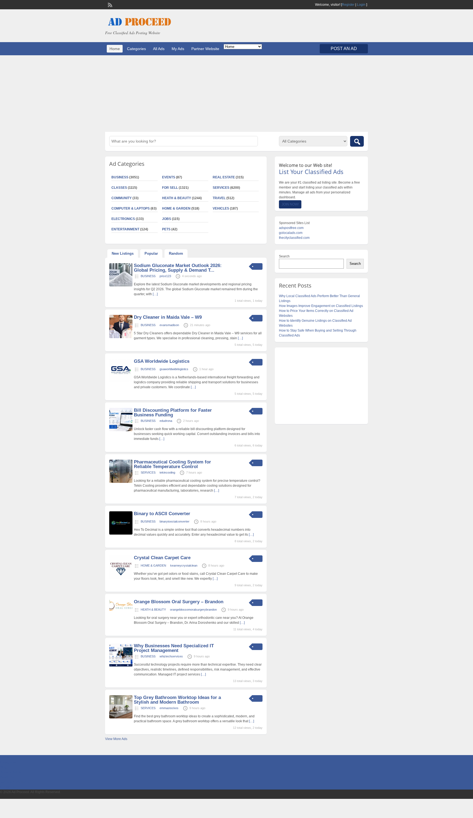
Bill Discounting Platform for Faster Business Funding (173, 412)
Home (114, 49)
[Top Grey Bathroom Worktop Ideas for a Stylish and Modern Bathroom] (120, 717)
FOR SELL (170, 188)
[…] (155, 294)
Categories (136, 49)
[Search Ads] (357, 141)
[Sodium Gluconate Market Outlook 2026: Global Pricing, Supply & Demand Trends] (120, 285)
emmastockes (169, 708)
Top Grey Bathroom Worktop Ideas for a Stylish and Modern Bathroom (177, 700)
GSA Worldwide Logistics (161, 361)
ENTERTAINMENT (125, 229)
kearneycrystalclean (183, 565)
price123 (165, 276)
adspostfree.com (291, 228)
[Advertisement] (236, 93)
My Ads (178, 49)
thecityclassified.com (294, 238)
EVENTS (168, 177)
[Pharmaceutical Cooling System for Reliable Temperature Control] (120, 482)
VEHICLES (221, 208)
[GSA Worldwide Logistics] (120, 381)
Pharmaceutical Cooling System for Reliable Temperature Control (172, 464)
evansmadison (169, 325)
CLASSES (119, 188)
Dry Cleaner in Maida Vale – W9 (168, 317)
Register (348, 5)
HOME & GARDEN (176, 208)
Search (284, 256)
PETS (166, 229)
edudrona (166, 420)
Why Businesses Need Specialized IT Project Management (174, 648)
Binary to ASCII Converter (162, 513)
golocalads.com (290, 233)
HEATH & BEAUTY (176, 198)
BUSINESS (119, 177)
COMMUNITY (121, 198)
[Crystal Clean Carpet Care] (120, 577)
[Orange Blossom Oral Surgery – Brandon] (120, 609)
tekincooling (167, 472)
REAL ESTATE (224, 177)
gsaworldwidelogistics (174, 369)
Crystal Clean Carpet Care (162, 557)
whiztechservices (171, 656)
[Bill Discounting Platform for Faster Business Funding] (120, 430)
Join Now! (290, 204)
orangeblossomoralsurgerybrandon (193, 609)
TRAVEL (219, 198)
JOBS (166, 219)
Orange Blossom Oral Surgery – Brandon (178, 601)
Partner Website (205, 49)
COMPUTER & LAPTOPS (130, 208)
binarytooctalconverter (174, 521)
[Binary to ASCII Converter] (120, 533)
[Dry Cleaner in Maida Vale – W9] (120, 337)
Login (361, 5)
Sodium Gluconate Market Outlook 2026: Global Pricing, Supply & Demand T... (178, 268)
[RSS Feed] (109, 4)
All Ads (159, 49)
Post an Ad (344, 48)
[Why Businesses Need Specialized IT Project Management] (120, 666)
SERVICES (221, 188)
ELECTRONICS (123, 219)
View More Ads (116, 739)
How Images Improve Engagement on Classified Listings (321, 306)
